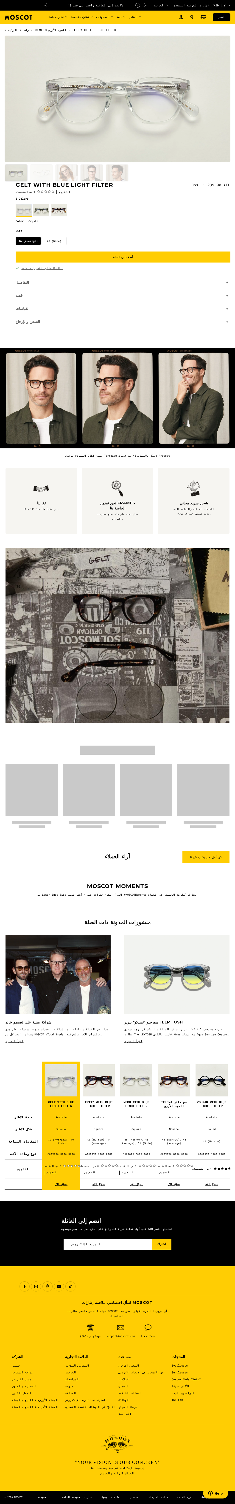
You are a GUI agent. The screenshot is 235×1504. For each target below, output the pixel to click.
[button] (191, 17)
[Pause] (137, 5)
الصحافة (70, 1393)
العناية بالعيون (24, 1386)
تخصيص (221, 17)
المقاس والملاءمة (77, 1365)
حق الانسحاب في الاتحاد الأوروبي (140, 1372)
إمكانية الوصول (111, 1497)
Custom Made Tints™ (186, 1379)
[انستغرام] (36, 1286)
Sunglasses (180, 1372)
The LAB (177, 1400)
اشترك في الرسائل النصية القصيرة (90, 1407)
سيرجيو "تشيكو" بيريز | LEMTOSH (153, 1022)
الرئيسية (11, 30)
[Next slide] (145, 5)
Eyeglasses (180, 1365)
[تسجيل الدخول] (181, 17)
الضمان (123, 1386)
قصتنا (16, 1365)
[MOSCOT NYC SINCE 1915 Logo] (18, 17)
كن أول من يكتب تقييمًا (206, 857)
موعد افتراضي (21, 1379)
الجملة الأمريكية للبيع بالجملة (35, 1407)
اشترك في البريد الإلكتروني (85, 1400)
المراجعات (72, 1379)
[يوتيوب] (59, 1286)
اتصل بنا (124, 1413)
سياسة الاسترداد (158, 1497)
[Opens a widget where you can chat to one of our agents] (215, 1494)
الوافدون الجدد (183, 1393)
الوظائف (124, 1400)
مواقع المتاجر (22, 1372)
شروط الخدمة (184, 1497)
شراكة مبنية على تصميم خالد (28, 1022)
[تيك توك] (70, 1286)
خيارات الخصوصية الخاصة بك (75, 1497)
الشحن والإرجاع (128, 1365)
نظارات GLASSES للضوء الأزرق (45, 30)
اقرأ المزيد (14, 1041)
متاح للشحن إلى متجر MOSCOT (42, 268)
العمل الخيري (21, 1393)
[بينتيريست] (47, 1286)
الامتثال (135, 1497)
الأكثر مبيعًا (180, 1386)
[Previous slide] (45, 5)
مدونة (69, 1386)
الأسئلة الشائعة (129, 1393)
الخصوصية (43, 1497)
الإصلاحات (124, 1379)
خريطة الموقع (128, 1407)
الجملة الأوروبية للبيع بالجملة (35, 1400)
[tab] (16, 173)
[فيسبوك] (25, 1286)
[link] (35, 191)
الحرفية (70, 1372)
